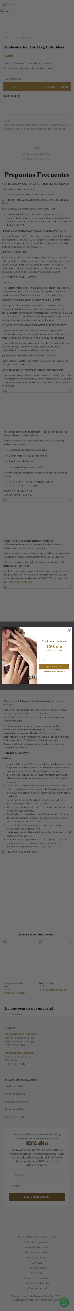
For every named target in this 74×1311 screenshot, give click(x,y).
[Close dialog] (69, 630)
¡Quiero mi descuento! (54, 667)
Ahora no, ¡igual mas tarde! (54, 671)
